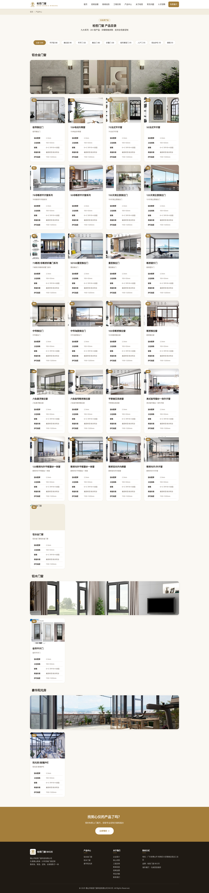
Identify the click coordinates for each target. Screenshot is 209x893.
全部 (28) (39, 43)
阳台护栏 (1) (156, 43)
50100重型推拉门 (79, 263)
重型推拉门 (113, 263)
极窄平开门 (38, 648)
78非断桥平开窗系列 (43, 195)
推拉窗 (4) (68, 43)
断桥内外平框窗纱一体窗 (82, 466)
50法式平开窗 (153, 127)
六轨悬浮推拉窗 (40, 399)
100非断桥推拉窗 (117, 331)
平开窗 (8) (53, 43)
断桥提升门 (151, 263)
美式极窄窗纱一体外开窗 (158, 399)
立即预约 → (104, 831)
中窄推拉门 (38, 331)
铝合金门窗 (38, 534)
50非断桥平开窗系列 (81, 195)
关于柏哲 (139, 4)
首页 (85, 4)
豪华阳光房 (88, 864)
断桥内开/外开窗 (154, 466)
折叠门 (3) (110, 43)
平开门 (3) (82, 43)
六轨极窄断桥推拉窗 (80, 399)
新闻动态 (106, 4)
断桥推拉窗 (151, 331)
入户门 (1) (141, 43)
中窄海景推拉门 (78, 331)
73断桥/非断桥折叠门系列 (45, 263)
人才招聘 (161, 4)
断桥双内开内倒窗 (117, 466)
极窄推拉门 (38, 127)
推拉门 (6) (96, 43)
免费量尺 (173, 4)
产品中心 (128, 4)
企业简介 (116, 857)
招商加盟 (94, 4)
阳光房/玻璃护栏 (41, 762)
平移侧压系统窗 (116, 399)
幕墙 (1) (170, 43)
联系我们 (116, 877)
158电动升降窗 (78, 127)
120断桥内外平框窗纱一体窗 (46, 466)
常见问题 (150, 4)
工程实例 (117, 4)
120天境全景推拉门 (156, 195)
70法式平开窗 (115, 127)
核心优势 (116, 860)
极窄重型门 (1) (125, 43)
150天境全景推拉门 (118, 195)
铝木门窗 (87, 860)
